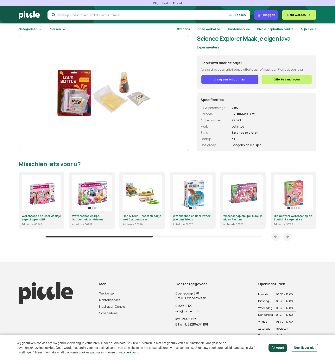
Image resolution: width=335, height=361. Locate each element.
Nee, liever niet (304, 347)
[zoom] (57, 206)
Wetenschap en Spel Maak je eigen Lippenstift (41, 217)
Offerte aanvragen (287, 79)
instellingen (25, 352)
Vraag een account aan (230, 79)
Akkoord (277, 347)
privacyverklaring (127, 352)
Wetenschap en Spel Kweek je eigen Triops (192, 217)
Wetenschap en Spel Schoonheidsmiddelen (87, 217)
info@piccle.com (187, 311)
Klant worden (296, 15)
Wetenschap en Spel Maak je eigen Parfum (242, 217)
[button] (89, 208)
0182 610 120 (184, 306)
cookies (84, 352)
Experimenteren (209, 47)
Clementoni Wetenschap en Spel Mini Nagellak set (293, 217)
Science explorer (245, 132)
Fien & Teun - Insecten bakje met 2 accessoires (142, 217)
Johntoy (238, 126)
